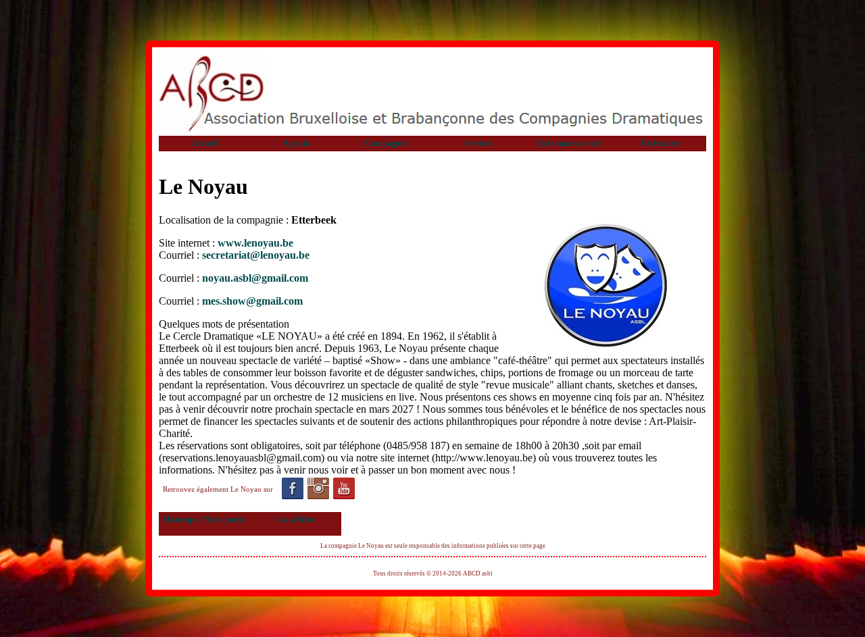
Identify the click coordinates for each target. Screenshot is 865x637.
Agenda (296, 143)
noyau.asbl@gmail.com (255, 278)
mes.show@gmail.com (252, 301)
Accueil (204, 143)
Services (478, 143)
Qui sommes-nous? (570, 143)
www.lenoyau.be (255, 243)
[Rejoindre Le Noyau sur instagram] (317, 489)
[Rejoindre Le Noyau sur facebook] (291, 489)
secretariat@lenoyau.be (256, 255)
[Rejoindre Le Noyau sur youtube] (343, 489)
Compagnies (387, 143)
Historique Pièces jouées (205, 519)
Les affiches (296, 519)
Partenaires (661, 143)
